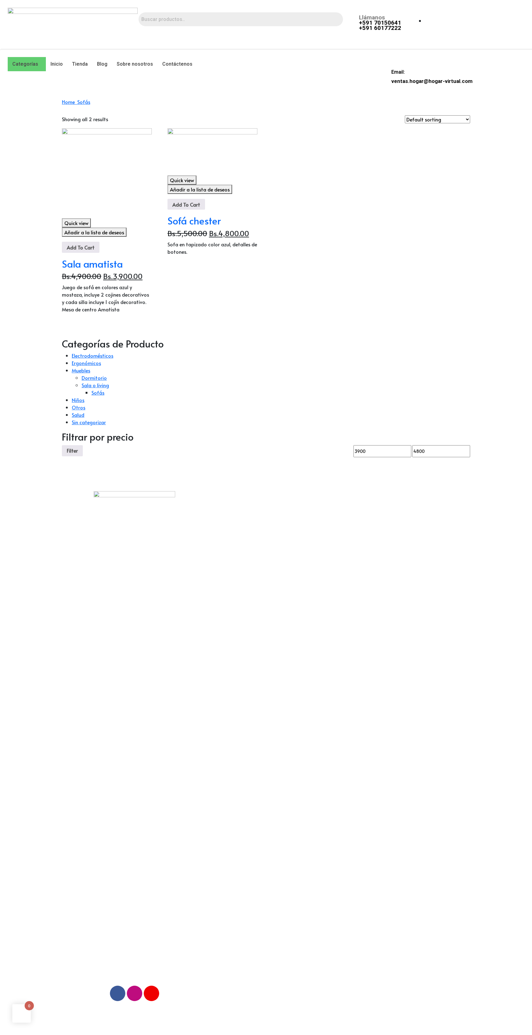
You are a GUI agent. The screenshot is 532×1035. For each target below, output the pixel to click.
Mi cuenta (291, 527)
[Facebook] (117, 993)
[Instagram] (134, 993)
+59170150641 (397, 532)
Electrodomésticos (92, 355)
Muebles (81, 370)
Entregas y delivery (214, 513)
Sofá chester (194, 220)
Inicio (56, 64)
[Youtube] (151, 993)
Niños (78, 399)
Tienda (80, 64)
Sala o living (95, 385)
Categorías (25, 64)
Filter (72, 450)
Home (69, 101)
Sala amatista (92, 263)
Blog (102, 64)
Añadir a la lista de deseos (94, 232)
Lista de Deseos (299, 541)
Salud (78, 414)
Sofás (83, 101)
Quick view (76, 223)
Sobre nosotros (135, 64)
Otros (78, 407)
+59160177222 (397, 546)
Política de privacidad (217, 527)
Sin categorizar (89, 422)
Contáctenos (177, 64)
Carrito (288, 555)
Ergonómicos (86, 362)
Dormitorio (94, 377)
